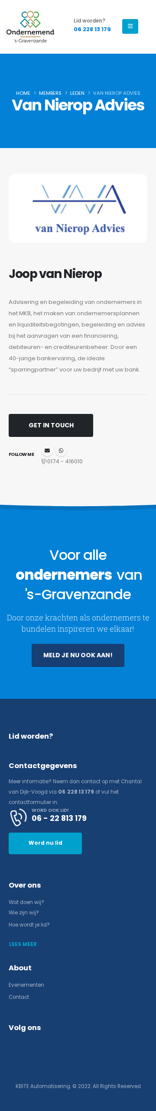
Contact (19, 997)
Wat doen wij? (26, 902)
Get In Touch (51, 425)
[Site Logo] (30, 26)
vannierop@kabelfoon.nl (47, 450)
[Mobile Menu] (130, 26)
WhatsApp (61, 450)
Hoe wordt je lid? (29, 924)
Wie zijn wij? (24, 912)
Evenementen (26, 985)
